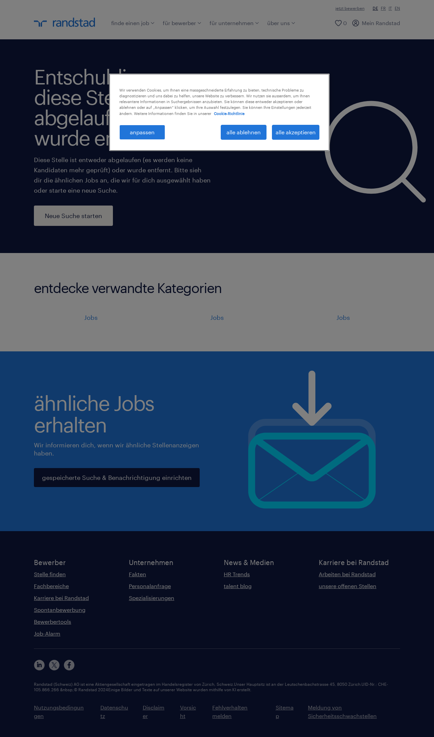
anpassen (142, 132)
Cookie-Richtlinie (229, 113)
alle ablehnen (243, 132)
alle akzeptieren (296, 132)
